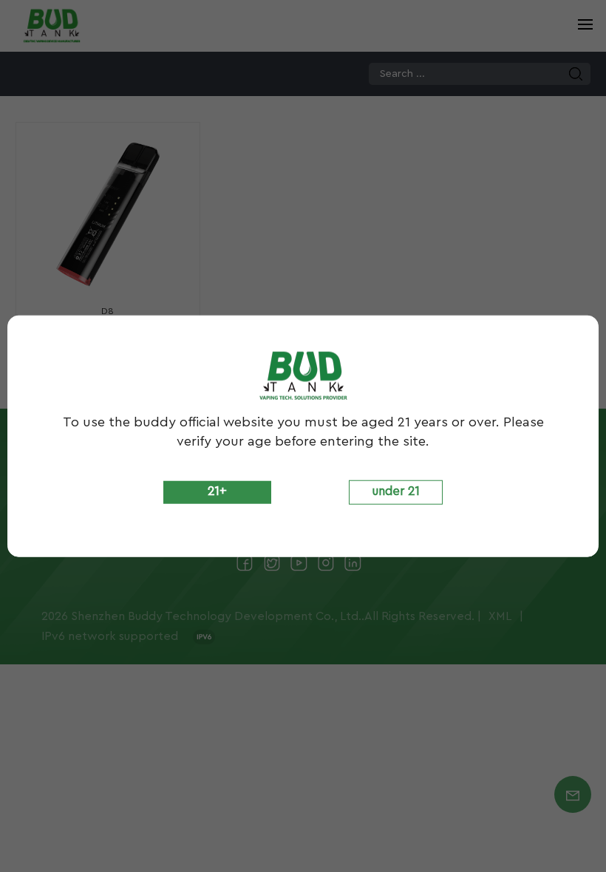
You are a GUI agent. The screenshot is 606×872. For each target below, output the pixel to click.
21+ (217, 491)
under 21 (396, 491)
